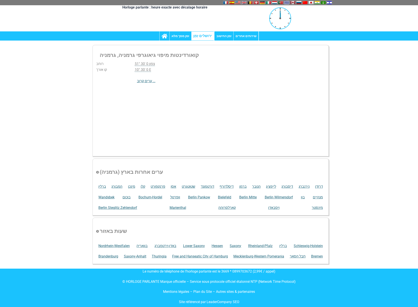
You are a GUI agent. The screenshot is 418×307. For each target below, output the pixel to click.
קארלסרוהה (227, 208)
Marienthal (178, 208)
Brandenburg (108, 256)
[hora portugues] (280, 2)
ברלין (102, 186)
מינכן (131, 186)
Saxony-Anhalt (135, 256)
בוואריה (142, 246)
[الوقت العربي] (323, 2)
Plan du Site (203, 292)
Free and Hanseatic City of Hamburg (200, 256)
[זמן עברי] (329, 2)
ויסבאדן (274, 208)
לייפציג (271, 186)
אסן (173, 186)
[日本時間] (311, 2)
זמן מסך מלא (180, 36)
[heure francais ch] (256, 2)
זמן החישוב (223, 36)
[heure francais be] (250, 2)
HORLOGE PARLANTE (142, 282)
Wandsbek (106, 197)
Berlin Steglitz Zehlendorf (117, 208)
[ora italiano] (268, 2)
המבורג (116, 186)
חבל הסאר (298, 256)
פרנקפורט (158, 186)
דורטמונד (207, 186)
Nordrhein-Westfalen (114, 246)
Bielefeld (224, 197)
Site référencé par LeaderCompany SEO (209, 302)
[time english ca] (292, 2)
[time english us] (238, 2)
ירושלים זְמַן (202, 36)
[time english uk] (244, 2)
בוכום (127, 197)
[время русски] (299, 2)
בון (303, 197)
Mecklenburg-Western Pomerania (258, 256)
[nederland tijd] (274, 2)
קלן (143, 186)
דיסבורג (287, 186)
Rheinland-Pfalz (260, 246)
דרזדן (319, 186)
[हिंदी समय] (317, 2)
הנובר (256, 186)
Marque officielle (173, 282)
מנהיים (318, 197)
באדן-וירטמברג (165, 246)
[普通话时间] (305, 2)
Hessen (217, 246)
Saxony (235, 246)
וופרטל (175, 197)
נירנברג (304, 186)
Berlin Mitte (248, 197)
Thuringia (159, 256)
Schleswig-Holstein (308, 246)
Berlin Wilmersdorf (279, 197)
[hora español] (231, 2)
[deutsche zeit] (262, 2)
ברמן (243, 186)
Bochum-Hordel (150, 197)
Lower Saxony (194, 246)
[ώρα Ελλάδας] (286, 2)
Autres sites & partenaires (235, 292)
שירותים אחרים (246, 36)
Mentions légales (176, 292)
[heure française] (225, 2)
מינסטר (317, 208)
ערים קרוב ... (146, 81)
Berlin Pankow (199, 197)
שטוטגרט (188, 186)
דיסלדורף (227, 186)
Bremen (317, 256)
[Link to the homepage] (164, 36)
